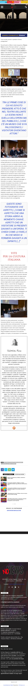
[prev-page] (13, 504)
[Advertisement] (14, 446)
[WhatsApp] (9, 469)
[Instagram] (12, 587)
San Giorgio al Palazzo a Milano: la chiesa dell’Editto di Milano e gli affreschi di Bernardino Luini (17, 483)
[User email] (14, 428)
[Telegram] (13, 469)
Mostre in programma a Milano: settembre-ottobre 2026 (16, 478)
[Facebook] (2, 469)
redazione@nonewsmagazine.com (16, 584)
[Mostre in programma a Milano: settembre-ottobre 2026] (4, 479)
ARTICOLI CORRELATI (8, 474)
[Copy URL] (16, 469)
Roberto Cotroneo (12, 463)
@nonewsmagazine (14, 510)
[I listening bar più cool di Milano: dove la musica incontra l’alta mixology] (4, 495)
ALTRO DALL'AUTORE (19, 474)
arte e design (6, 25)
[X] (5, 469)
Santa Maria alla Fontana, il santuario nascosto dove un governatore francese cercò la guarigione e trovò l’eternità (16, 499)
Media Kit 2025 (14, 682)
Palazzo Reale (4, 463)
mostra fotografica (18, 462)
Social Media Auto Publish (8, 685)
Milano (11, 462)
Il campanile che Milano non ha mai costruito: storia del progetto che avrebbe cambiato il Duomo (16, 489)
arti (2, 25)
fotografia (7, 462)
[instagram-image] (4, 516)
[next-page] (15, 504)
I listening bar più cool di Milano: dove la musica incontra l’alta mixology (17, 494)
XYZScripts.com (22, 685)
